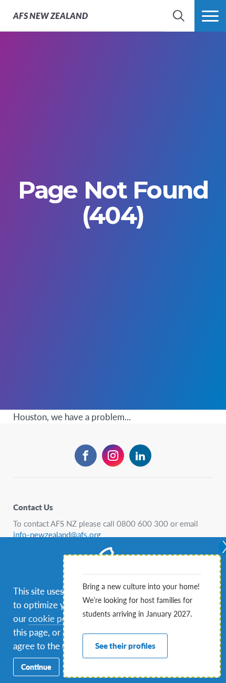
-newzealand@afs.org (57, 534)
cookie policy (54, 618)
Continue (36, 666)
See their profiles (125, 645)
